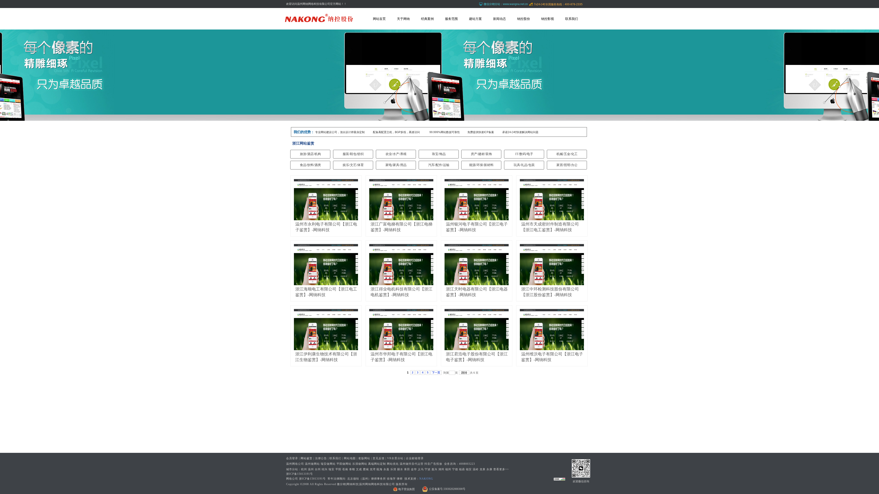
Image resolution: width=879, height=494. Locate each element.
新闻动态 (499, 19)
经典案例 (427, 19)
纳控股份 (523, 19)
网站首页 (379, 19)
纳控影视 (547, 19)
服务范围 (451, 19)
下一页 (436, 372)
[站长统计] (559, 479)
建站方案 (475, 19)
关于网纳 (403, 19)
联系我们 (571, 19)
